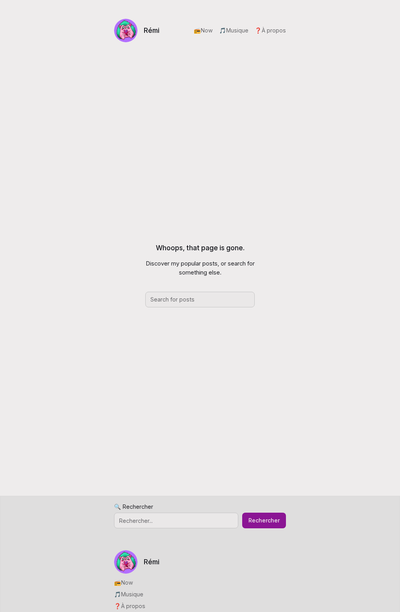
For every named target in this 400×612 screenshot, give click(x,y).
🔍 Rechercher (133, 506)
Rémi (151, 30)
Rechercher (264, 520)
